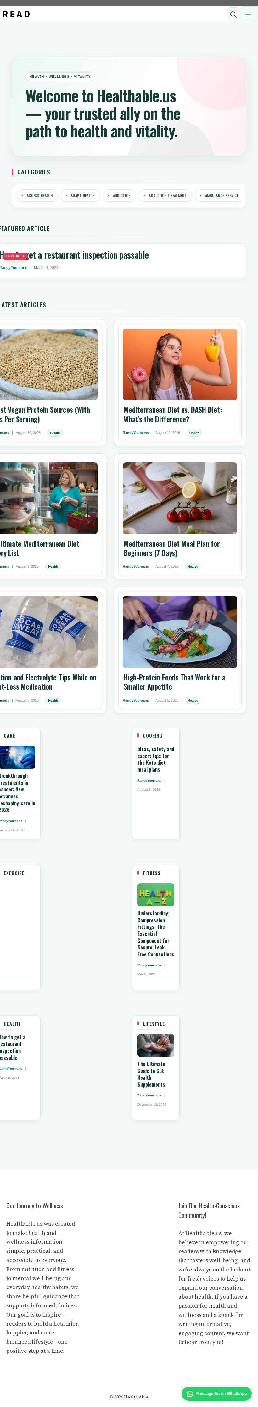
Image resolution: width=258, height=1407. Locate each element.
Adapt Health (83, 195)
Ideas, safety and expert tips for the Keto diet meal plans (155, 759)
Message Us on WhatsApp (221, 1393)
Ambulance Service (221, 195)
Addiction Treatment (168, 195)
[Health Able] (16, 14)
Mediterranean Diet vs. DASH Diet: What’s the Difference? (173, 414)
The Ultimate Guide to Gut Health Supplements (151, 1074)
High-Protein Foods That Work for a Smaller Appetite (175, 682)
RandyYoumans (136, 433)
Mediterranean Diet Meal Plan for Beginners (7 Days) (172, 548)
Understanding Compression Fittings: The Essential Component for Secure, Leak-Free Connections (155, 933)
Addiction (122, 195)
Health (55, 433)
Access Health (40, 195)
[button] (233, 13)
